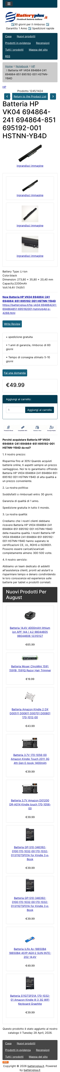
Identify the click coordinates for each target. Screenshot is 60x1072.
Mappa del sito (38, 49)
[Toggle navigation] (9, 3)
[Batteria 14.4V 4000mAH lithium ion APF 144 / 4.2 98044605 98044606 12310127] (30, 615)
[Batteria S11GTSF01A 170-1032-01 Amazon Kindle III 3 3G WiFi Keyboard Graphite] (30, 983)
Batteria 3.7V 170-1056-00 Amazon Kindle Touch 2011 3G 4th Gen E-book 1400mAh (30, 759)
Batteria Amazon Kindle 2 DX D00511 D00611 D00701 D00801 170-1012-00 (30, 713)
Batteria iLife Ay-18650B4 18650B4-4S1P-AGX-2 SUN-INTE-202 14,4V (30, 953)
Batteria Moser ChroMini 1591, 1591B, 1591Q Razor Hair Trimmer (30, 668)
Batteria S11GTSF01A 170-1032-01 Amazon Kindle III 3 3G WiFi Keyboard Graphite (30, 999)
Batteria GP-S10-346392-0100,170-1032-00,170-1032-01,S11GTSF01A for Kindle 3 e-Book (30, 853)
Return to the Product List (30, 96)
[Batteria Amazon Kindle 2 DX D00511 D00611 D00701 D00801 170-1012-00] (30, 696)
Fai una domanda (15, 373)
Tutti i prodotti (14, 49)
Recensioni (43, 43)
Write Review (12, 324)
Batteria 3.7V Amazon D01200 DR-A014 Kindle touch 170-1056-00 (30, 804)
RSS (7, 56)
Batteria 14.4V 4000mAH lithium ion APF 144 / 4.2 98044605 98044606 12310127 (30, 632)
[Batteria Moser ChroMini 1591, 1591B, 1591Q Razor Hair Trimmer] (30, 657)
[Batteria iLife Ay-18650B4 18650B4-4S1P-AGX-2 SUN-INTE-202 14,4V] (30, 936)
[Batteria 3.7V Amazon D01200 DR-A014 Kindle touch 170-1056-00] (30, 788)
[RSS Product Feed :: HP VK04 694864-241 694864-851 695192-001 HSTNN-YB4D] (5, 1062)
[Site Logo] (30, 17)
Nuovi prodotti (26, 36)
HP (33, 66)
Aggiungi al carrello (39, 410)
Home (9, 66)
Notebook (22, 66)
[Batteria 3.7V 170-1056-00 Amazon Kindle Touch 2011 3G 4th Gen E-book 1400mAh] (30, 743)
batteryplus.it (36, 1066)
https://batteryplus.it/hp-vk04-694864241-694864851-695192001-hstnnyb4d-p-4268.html (29, 309)
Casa (8, 36)
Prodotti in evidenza (18, 43)
